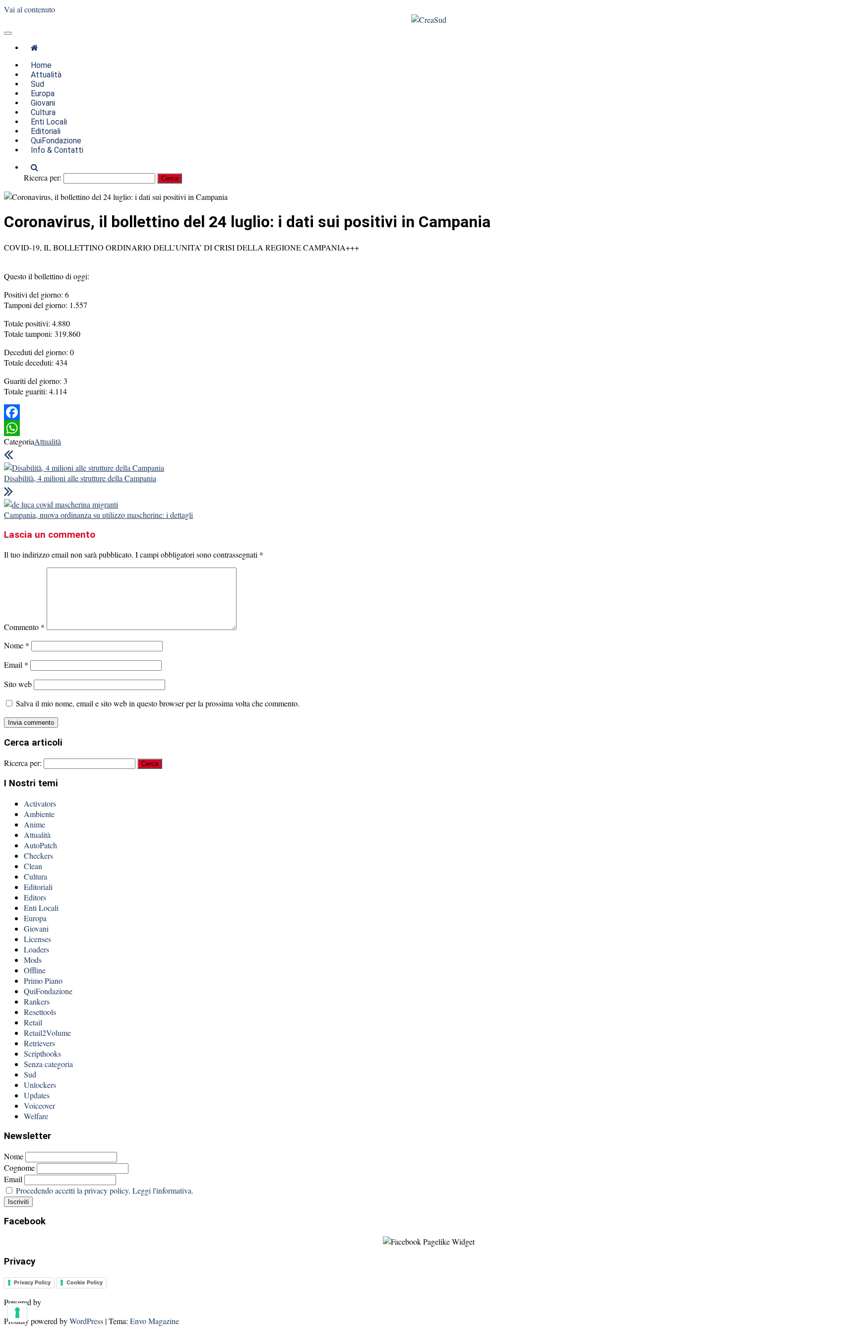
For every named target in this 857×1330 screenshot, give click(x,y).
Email (16, 664)
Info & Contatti (57, 150)
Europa (35, 918)
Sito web (18, 684)
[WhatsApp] (428, 428)
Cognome (19, 1167)
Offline (35, 970)
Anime (34, 824)
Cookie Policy (84, 1282)
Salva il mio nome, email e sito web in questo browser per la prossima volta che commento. (158, 703)
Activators (40, 803)
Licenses (37, 939)
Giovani (36, 928)
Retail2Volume (47, 1032)
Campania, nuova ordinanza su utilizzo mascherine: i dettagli (98, 514)
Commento (24, 627)
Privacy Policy (32, 1282)
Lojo (51, 1302)
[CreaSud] (34, 48)
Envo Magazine (154, 1321)
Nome (16, 645)
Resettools (40, 1012)
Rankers (37, 1001)
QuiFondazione (48, 991)
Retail (33, 1022)
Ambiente (39, 814)
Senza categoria (48, 1064)
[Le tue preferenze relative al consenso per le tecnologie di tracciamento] (17, 1312)
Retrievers (39, 1043)
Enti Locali (41, 907)
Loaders (36, 949)
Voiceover (39, 1105)
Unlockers (40, 1084)
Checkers (38, 855)
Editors (35, 897)
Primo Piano (43, 980)
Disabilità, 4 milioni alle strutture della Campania (80, 478)
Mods (33, 959)
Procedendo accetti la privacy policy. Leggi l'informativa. (104, 1190)
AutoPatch (40, 845)
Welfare (36, 1116)
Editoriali (38, 887)
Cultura (35, 876)
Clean (33, 866)
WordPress (86, 1321)
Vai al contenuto (29, 9)
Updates (37, 1095)
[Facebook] (428, 412)
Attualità (47, 441)
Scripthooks (42, 1053)
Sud (30, 1074)
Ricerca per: (42, 177)
